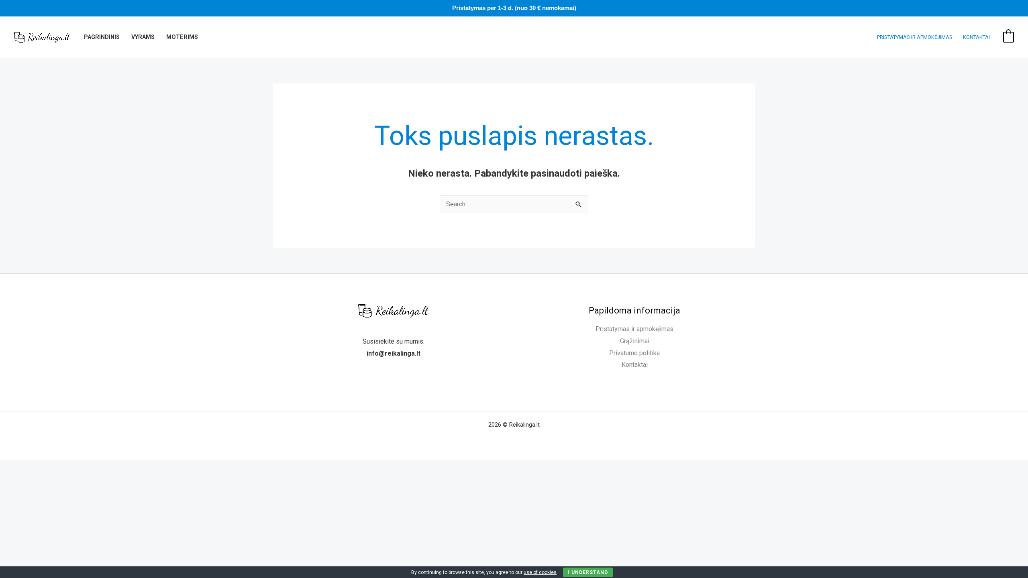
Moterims (182, 37)
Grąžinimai (634, 341)
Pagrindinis (102, 37)
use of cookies (540, 572)
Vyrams (143, 37)
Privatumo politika (634, 353)
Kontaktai (976, 37)
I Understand (588, 572)
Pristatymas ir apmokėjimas (915, 37)
